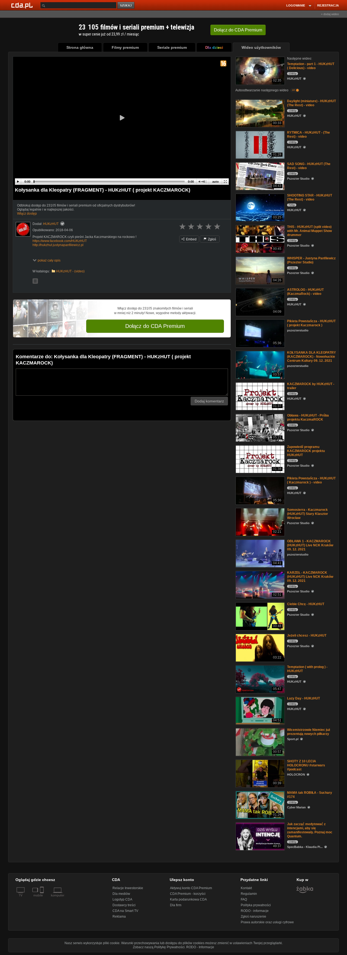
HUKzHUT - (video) (70, 271)
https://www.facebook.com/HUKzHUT (60, 241)
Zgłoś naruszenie (253, 916)
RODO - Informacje (200, 947)
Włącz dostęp (27, 213)
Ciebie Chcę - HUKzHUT (305, 604)
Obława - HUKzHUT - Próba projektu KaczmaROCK (308, 417)
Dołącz (238, 30)
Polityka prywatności (256, 905)
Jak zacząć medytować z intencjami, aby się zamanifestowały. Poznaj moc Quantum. (309, 830)
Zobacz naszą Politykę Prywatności (159, 947)
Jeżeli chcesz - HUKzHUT (306, 635)
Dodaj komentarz (209, 401)
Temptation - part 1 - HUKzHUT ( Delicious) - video (310, 66)
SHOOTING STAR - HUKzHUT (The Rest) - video (309, 197)
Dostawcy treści (124, 905)
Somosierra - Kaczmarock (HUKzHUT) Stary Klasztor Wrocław (307, 514)
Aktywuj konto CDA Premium (191, 888)
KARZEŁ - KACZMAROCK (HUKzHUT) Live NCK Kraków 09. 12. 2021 (310, 577)
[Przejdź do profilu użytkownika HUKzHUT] (23, 229)
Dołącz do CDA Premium (155, 326)
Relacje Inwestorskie (128, 888)
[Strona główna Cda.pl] (22, 5)
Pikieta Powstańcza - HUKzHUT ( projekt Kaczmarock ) (311, 323)
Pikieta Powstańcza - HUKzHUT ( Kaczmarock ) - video (311, 480)
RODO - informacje (255, 911)
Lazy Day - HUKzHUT (303, 698)
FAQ (244, 899)
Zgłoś (211, 239)
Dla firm (175, 905)
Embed (191, 239)
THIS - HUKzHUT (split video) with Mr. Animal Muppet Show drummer (309, 231)
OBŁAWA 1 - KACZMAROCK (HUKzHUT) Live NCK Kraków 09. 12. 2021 (310, 545)
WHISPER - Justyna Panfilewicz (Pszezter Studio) (311, 260)
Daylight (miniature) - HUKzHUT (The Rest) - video (311, 103)
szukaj (126, 5)
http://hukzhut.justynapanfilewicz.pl (58, 245)
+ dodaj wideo (330, 14)
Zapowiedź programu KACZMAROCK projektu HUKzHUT (306, 451)
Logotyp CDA (122, 899)
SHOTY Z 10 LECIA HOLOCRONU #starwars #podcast (306, 765)
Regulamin (249, 894)
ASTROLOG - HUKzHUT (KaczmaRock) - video (305, 292)
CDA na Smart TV (125, 911)
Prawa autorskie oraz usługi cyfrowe (267, 922)
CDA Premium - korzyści (187, 894)
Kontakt (246, 888)
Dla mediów (121, 894)
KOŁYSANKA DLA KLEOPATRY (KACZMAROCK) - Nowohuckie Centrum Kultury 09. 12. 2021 (311, 357)
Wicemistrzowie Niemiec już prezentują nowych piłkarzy (308, 732)
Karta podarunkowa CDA (188, 899)
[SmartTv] (42, 899)
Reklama (119, 916)
